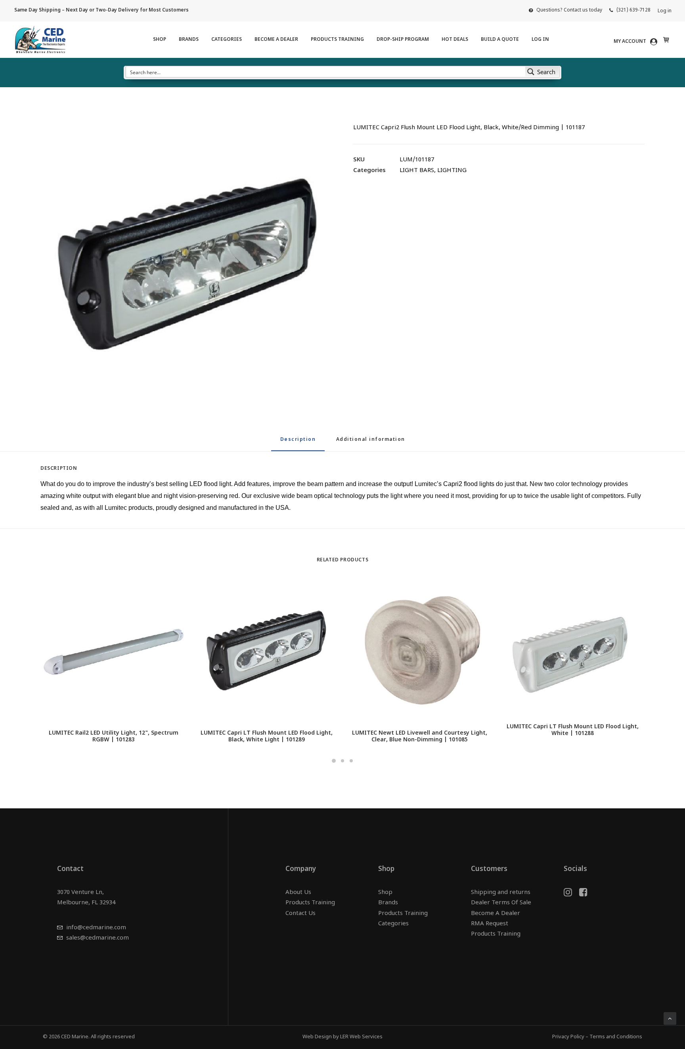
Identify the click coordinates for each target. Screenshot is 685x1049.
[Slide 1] (333, 761)
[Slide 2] (342, 761)
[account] (637, 41)
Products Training (337, 39)
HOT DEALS (455, 39)
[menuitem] (565, 10)
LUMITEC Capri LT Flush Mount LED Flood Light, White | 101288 (573, 730)
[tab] (370, 443)
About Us (298, 892)
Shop (159, 39)
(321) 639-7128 (633, 10)
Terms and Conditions (615, 1037)
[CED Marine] (40, 39)
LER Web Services (361, 1037)
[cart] (665, 39)
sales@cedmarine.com (97, 938)
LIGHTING (452, 170)
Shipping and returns (500, 892)
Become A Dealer (276, 39)
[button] (186, 261)
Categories (226, 39)
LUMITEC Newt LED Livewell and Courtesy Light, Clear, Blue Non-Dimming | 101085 (419, 736)
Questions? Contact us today (569, 10)
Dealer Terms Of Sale (501, 903)
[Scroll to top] (670, 1018)
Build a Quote (500, 39)
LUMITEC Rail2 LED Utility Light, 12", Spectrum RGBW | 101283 (113, 736)
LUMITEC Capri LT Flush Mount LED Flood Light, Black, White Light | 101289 (267, 736)
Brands (189, 39)
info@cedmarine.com (96, 928)
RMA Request (489, 924)
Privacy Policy (568, 1037)
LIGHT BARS (417, 170)
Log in (665, 11)
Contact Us (300, 913)
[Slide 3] (351, 761)
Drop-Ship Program (403, 39)
